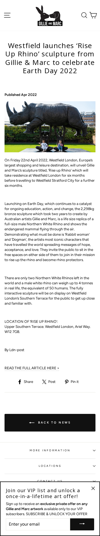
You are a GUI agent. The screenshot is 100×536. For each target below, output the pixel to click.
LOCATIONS (50, 466)
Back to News (54, 422)
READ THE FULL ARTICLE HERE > (32, 368)
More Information (50, 450)
